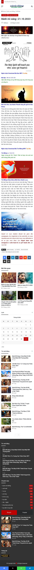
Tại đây (25, 73)
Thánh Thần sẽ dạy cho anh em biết (10, 252)
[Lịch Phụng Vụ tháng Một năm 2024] (25, 295)
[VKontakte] (29, 257)
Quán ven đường (11, 11)
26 (12, 339)
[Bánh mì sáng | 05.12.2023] (25, 278)
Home (4, 11)
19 (12, 335)
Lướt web (4, 488)
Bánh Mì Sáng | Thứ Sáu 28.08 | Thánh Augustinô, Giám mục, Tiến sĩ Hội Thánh (22, 389)
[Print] (8, 261)
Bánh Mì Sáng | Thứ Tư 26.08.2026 (22, 426)
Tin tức (4, 491)
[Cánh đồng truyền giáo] (17, 6)
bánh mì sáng (10, 249)
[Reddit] (25, 257)
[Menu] (2, 7)
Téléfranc (6, 23)
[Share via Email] (4, 261)
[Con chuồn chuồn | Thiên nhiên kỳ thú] (6, 421)
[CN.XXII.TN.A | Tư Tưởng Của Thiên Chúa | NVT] (6, 366)
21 (21, 335)
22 (26, 335)
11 (8, 332)
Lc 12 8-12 (17, 249)
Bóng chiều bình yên (18, 396)
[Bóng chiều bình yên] (6, 398)
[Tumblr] (17, 257)
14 (21, 332)
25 (8, 339)
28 (21, 339)
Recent (9, 512)
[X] (8, 257)
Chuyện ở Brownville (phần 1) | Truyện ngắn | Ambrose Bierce (8, 303)
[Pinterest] (21, 257)
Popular (25, 512)
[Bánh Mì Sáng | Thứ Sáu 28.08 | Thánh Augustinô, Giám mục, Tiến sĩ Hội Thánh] (6, 390)
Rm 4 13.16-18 (24, 249)
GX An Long (5, 496)
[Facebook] (4, 257)
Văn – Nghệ (5, 502)
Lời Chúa (4, 494)
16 (30, 332)
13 (17, 332)
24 (3, 339)
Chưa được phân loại (7, 505)
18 (8, 335)
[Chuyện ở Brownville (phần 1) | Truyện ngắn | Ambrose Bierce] (8, 295)
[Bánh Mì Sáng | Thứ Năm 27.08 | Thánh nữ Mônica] (6, 413)
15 (26, 332)
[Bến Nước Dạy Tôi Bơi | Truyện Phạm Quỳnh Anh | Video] (6, 406)
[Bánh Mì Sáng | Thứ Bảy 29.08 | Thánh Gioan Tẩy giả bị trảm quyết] (6, 382)
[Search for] (32, 7)
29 (26, 339)
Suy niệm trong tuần (7, 507)
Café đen (18, 11)
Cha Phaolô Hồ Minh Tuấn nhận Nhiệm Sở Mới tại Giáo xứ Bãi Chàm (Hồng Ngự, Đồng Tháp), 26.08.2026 (22, 373)
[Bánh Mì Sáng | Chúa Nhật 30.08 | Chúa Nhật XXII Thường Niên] (6, 358)
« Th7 (2, 347)
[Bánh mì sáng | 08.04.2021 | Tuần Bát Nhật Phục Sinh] (8, 277)
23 (30, 335)
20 (17, 335)
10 (3, 332)
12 (12, 332)
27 (17, 339)
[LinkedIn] (13, 257)
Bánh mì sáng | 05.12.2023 (25, 285)
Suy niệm (4, 499)
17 (3, 335)
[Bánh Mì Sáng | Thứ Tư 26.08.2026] (6, 429)
